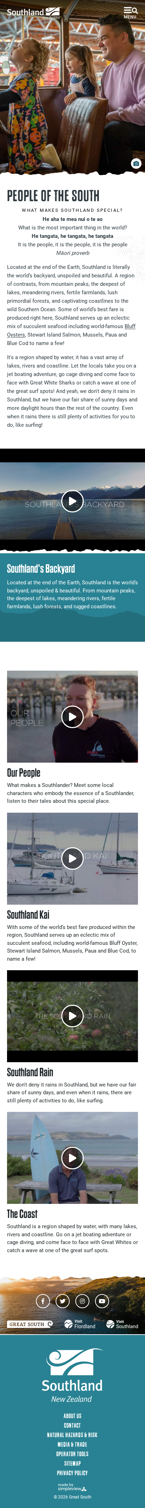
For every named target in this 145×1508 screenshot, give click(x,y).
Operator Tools (72, 1454)
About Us (73, 1416)
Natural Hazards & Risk (72, 1435)
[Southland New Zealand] (37, 13)
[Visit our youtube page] (102, 1301)
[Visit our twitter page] (62, 1301)
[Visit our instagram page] (82, 1301)
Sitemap (72, 1463)
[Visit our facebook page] (43, 1301)
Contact (72, 1425)
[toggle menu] (131, 12)
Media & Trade (72, 1444)
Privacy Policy (72, 1473)
